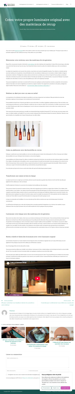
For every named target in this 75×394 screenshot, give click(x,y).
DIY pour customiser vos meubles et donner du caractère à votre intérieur (13, 341)
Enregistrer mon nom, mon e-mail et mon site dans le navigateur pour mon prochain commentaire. (30, 374)
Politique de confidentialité (27, 377)
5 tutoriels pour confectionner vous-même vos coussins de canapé (37, 345)
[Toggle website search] (70, 4)
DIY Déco (32, 46)
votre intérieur (31, 64)
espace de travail (19, 50)
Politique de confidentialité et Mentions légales (61, 391)
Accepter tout (65, 388)
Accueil (21, 29)
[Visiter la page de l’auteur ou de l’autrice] (4, 312)
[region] (56, 381)
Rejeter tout (56, 388)
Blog (25, 29)
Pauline (24, 46)
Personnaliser (46, 388)
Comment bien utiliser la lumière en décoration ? (38, 85)
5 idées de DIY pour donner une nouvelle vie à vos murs (62, 343)
